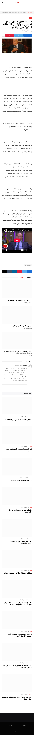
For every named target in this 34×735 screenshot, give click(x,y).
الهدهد (21, 12)
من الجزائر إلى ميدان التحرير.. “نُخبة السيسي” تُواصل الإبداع (20, 635)
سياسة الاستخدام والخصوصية (16, 731)
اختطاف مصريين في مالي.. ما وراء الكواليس (20, 511)
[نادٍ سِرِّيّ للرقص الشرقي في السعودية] (17, 289)
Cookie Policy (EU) (6, 729)
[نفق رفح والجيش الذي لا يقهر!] (17, 315)
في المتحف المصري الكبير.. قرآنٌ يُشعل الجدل (18, 450)
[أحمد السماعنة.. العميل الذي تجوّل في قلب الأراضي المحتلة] (17, 652)
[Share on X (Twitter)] (18, 35)
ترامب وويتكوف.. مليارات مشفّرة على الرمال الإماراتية (19, 542)
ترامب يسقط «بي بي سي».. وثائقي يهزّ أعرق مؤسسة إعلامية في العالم (18, 352)
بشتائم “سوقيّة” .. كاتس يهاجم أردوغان (18, 573)
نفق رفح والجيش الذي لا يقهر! (22, 326)
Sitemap (22, 729)
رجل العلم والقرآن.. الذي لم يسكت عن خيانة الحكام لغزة (17, 698)
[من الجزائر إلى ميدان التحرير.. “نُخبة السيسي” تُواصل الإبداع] (17, 620)
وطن (31, 31)
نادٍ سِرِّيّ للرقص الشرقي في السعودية (20, 300)
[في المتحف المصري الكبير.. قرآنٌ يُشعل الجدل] (17, 435)
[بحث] (2, 3)
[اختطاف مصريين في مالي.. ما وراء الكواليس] (17, 496)
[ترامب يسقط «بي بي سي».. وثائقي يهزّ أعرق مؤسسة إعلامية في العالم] (17, 340)
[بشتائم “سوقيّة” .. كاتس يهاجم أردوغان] (17, 559)
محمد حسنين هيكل (28, 265)
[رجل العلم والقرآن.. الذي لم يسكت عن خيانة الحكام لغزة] (17, 683)
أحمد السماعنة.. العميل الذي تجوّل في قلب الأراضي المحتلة (17, 666)
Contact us (27, 729)
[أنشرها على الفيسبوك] (27, 35)
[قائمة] (31, 3)
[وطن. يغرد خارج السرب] (17, 2)
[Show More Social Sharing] (3, 35)
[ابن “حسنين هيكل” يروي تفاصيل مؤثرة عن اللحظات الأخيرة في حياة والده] (17, 46)
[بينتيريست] (9, 35)
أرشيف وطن (24, 12)
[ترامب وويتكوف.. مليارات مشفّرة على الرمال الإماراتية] (17, 528)
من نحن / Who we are (15, 729)
